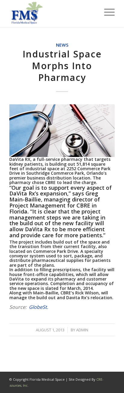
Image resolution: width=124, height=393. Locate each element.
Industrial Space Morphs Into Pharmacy (62, 66)
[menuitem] (106, 12)
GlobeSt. (38, 307)
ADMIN (82, 330)
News (62, 45)
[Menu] (106, 12)
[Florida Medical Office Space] (51, 13)
